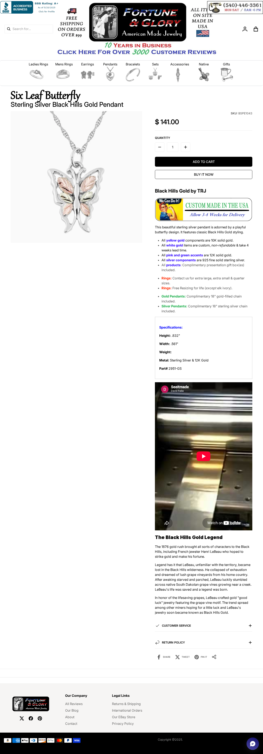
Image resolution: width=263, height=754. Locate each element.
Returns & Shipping (126, 704)
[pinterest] (40, 718)
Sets (155, 64)
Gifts (226, 64)
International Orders (127, 710)
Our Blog (71, 710)
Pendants (110, 64)
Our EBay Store (123, 717)
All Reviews (74, 704)
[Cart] (256, 29)
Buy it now (203, 174)
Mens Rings (64, 64)
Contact (71, 723)
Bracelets (133, 64)
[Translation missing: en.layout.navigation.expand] (38, 74)
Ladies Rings (38, 64)
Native (204, 64)
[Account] (245, 29)
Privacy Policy (123, 723)
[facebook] (31, 718)
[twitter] (21, 718)
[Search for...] (9, 29)
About (69, 717)
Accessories (179, 64)
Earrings (87, 64)
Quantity (162, 137)
